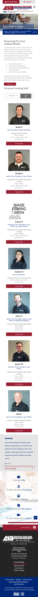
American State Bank (18, 7)
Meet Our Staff (19, 565)
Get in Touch (19, 568)
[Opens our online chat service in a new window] (35, 517)
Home (6, 31)
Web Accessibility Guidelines (18, 582)
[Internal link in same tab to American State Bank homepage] (18, 538)
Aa (32, 32)
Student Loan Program (19, 554)
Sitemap (18, 579)
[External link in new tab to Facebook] (34, 527)
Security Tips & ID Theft (19, 556)
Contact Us (10, 84)
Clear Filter (25, 96)
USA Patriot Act (19, 584)
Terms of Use (27, 579)
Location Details (19, 570)
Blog (19, 551)
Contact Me (19, 143)
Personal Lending (10, 32)
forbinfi (32, 590)
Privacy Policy (9, 579)
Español (28, 2)
